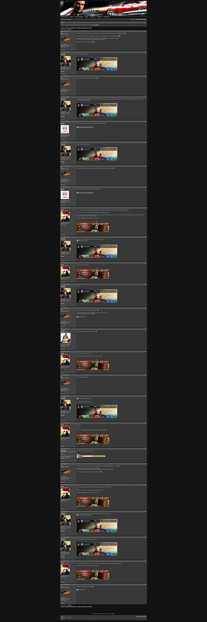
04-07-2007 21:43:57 (65, 448)
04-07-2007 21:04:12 (65, 142)
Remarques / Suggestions (70, 27)
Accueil (71, 17)
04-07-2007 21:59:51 (65, 511)
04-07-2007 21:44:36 (65, 463)
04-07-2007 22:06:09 (65, 584)
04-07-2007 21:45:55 (65, 484)
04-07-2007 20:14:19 (65, 31)
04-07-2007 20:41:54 (65, 52)
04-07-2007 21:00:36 (65, 121)
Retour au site (64, 17)
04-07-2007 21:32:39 (65, 236)
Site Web (62, 71)
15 (67, 29)
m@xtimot (63, 450)
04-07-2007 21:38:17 (65, 329)
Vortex (62, 209)
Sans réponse (143, 19)
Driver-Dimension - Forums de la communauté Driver (103, 8)
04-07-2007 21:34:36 (65, 284)
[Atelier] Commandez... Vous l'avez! (84, 27)
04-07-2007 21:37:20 (65, 308)
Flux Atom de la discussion (141, 616)
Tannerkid (63, 54)
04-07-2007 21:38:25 (65, 351)
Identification (106, 17)
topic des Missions (95, 24)
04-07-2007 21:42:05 (65, 422)
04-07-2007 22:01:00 (65, 537)
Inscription (99, 17)
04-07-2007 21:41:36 (65, 395)
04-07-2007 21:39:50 (65, 374)
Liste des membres (79, 17)
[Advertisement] (103, 610)
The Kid (62, 331)
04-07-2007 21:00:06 (65, 96)
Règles (86, 17)
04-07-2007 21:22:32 (65, 186)
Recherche (92, 17)
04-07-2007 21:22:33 (65, 165)
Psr (61, 33)
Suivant (69, 29)
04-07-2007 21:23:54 (65, 207)
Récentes (138, 19)
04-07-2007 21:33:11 (65, 262)
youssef (63, 123)
